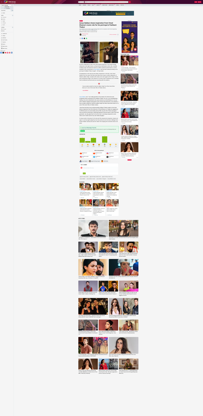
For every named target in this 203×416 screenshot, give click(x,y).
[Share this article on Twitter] (84, 38)
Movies (4, 19)
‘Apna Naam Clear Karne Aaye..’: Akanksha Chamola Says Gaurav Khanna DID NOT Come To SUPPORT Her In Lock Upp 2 (129, 103)
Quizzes (4, 42)
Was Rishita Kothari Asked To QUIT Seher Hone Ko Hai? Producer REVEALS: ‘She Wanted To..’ (129, 86)
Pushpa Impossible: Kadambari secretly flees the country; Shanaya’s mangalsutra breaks (86, 210)
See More (2, 30)
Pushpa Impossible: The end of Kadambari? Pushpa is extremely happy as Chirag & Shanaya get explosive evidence (99, 211)
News (2, 15)
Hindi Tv (81, 20)
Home (4, 12)
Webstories (111, 5)
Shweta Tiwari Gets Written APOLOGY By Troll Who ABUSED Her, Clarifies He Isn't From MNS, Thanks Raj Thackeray (128, 154)
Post (84, 173)
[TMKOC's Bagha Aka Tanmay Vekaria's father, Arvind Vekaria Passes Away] (112, 202)
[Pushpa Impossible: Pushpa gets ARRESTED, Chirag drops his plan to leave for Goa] (85, 186)
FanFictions (104, 5)
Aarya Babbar (97, 69)
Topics (89, 5)
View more (129, 159)
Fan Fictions (5, 39)
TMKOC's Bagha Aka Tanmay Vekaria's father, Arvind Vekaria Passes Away (112, 210)
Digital (4, 21)
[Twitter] (3, 52)
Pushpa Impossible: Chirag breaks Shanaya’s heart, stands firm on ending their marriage (112, 194)
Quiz (93, 5)
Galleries (4, 37)
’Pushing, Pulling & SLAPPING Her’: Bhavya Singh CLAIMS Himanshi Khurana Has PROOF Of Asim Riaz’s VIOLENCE (129, 137)
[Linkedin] (11, 52)
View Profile (84, 35)
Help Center (5, 48)
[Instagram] (7, 52)
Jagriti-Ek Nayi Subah (84, 176)
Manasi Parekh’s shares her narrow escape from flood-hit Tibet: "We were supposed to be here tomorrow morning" (129, 120)
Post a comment (113, 34)
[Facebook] (1, 52)
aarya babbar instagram (101, 178)
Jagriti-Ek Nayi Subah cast (107, 176)
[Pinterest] (9, 52)
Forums (2, 27)
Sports (4, 24)
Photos (122, 5)
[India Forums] (9, 2)
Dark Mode (3, 10)
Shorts (4, 44)
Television (4, 17)
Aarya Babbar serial (112, 178)
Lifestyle (4, 22)
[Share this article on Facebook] (82, 38)
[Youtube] (5, 52)
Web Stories (5, 46)
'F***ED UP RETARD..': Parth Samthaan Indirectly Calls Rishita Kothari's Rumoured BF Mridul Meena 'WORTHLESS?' (129, 69)
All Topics (4, 29)
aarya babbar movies (91, 178)
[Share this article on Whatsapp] (86, 38)
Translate (8, 8)
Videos (4, 35)
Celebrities (5, 33)
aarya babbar (82, 178)
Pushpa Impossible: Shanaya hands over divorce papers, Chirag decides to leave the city (98, 194)
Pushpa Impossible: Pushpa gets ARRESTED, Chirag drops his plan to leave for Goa (85, 193)
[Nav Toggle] (1, 2)
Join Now (82, 130)
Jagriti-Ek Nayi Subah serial (95, 176)
